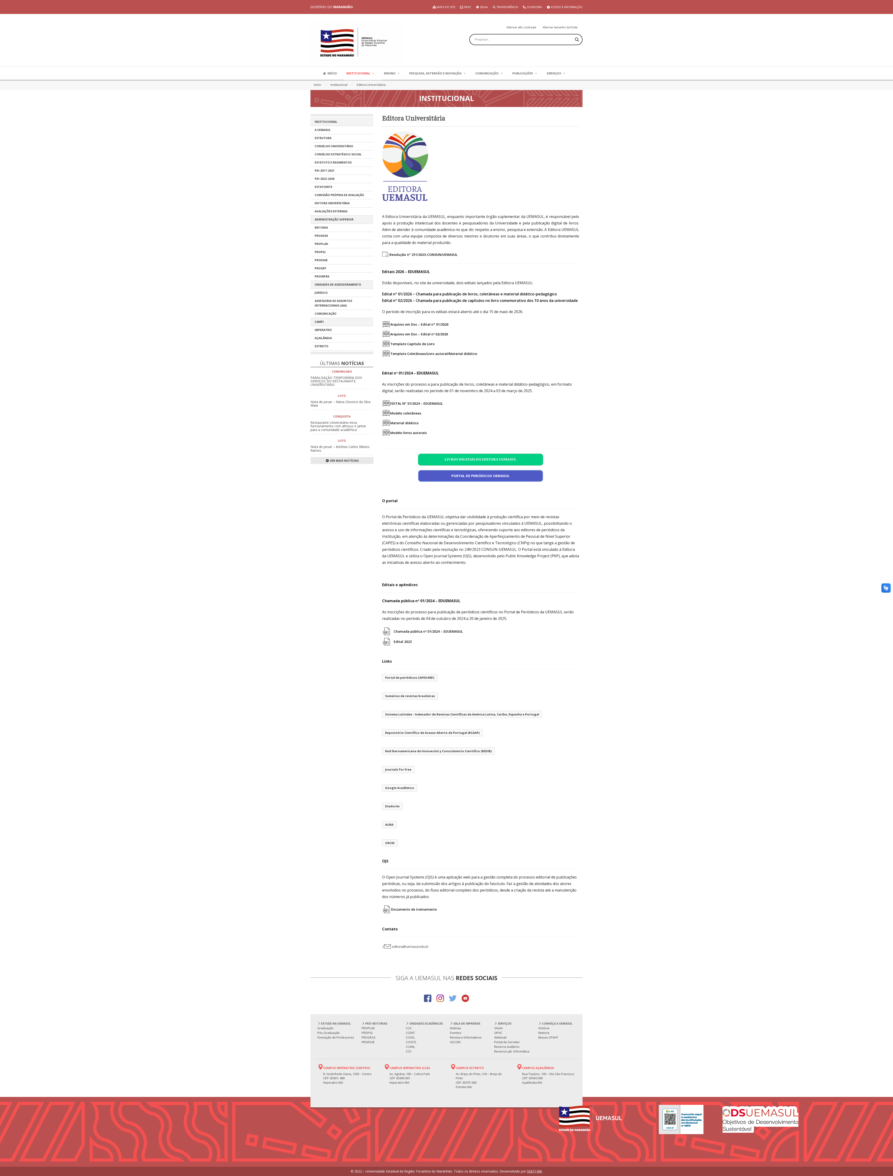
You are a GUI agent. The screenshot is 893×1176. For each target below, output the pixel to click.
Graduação (325, 1028)
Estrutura (323, 138)
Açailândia (323, 338)
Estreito (321, 346)
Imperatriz (323, 330)
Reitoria (321, 228)
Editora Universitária (332, 203)
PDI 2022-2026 (324, 179)
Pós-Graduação (328, 1033)
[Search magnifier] (577, 39)
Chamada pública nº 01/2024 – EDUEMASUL (428, 631)
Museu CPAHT (548, 1037)
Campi (319, 322)
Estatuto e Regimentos (333, 162)
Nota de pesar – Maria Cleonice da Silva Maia (340, 404)
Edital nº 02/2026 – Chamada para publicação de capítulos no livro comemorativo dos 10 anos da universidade (480, 300)
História (543, 1028)
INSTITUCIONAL (358, 73)
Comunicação (326, 314)
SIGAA (483, 7)
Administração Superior (334, 219)
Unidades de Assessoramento (338, 285)
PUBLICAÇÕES (522, 73)
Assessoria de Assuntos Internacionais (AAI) (333, 303)
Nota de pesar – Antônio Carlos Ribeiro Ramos (340, 448)
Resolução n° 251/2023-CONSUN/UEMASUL (423, 254)
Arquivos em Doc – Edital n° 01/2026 (419, 324)
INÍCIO (332, 73)
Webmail (500, 1037)
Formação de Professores (335, 1037)
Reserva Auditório (507, 1047)
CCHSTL (411, 1042)
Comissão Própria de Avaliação (339, 195)
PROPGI (320, 252)
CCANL (410, 1047)
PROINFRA (322, 276)
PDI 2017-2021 (324, 171)
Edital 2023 (403, 641)
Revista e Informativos (466, 1037)
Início (317, 85)
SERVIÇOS (554, 73)
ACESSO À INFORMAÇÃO (566, 7)
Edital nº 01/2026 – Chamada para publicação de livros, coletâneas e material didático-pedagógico (469, 294)
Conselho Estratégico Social (338, 154)
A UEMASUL (323, 130)
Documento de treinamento (414, 909)
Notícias (455, 1028)
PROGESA (321, 236)
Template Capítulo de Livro (412, 344)
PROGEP (320, 268)
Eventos (455, 1033)
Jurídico (321, 293)
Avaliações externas (331, 211)
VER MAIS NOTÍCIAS (344, 460)
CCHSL (410, 1037)
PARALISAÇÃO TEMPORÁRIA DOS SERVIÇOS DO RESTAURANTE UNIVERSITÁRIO (336, 381)
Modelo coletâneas (405, 413)
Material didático (404, 423)
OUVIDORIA (534, 7)
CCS (408, 1051)
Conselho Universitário (334, 146)
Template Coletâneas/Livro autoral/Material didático (433, 353)
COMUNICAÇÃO (487, 73)
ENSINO (390, 73)
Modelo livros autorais (408, 433)
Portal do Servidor (507, 1042)
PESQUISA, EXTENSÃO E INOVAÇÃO (435, 73)
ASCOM (455, 1042)
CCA (408, 1028)
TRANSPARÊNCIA (507, 7)
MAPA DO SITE (445, 7)
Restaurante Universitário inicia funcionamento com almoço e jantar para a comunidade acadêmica (338, 426)
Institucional (338, 85)
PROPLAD (321, 244)
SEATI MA (534, 1171)
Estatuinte (323, 187)
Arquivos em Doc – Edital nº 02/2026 (419, 334)
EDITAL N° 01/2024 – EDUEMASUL (416, 403)
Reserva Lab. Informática (511, 1051)
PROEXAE (321, 260)
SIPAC (467, 7)
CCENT (410, 1033)
